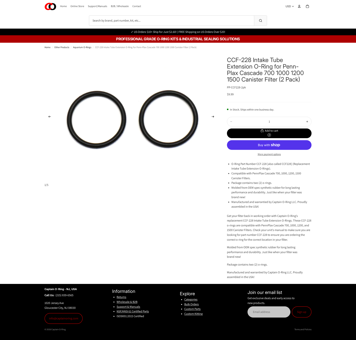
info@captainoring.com (63, 318)
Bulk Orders (191, 304)
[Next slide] (214, 117)
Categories (190, 299)
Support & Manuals (128, 307)
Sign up (301, 312)
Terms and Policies (303, 329)
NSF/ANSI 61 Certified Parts (133, 311)
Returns (121, 297)
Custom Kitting (193, 314)
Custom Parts (192, 309)
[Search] (260, 21)
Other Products (61, 47)
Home (47, 47)
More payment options (269, 154)
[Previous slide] (48, 117)
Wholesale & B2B (127, 302)
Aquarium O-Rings (82, 47)
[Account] (299, 6)
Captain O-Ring (58, 329)
